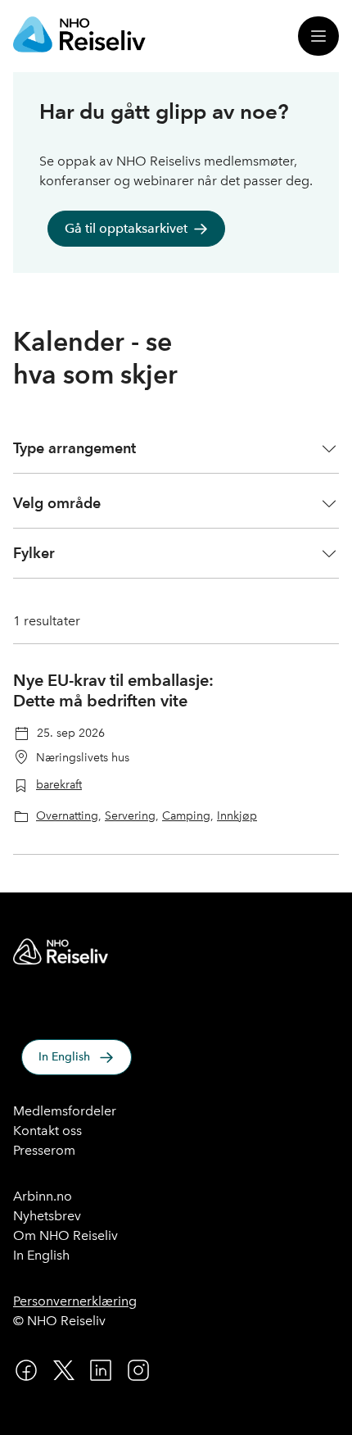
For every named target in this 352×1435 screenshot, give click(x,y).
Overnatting (67, 815)
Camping (186, 815)
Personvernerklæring (75, 1301)
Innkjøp (237, 815)
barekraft (59, 784)
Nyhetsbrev (47, 1216)
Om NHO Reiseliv (65, 1235)
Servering (130, 815)
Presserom (44, 1150)
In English (64, 1057)
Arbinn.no (42, 1196)
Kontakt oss (47, 1130)
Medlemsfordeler (64, 1111)
